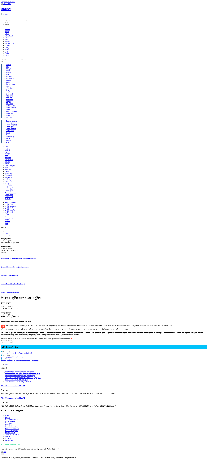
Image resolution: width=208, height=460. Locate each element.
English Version (11, 111)
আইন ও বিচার (9, 36)
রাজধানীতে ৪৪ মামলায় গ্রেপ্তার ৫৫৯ (9, 275)
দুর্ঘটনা (7, 38)
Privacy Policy (10, 433)
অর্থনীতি (8, 72)
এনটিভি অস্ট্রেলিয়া (11, 125)
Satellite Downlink (11, 427)
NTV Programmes (11, 419)
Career (7, 417)
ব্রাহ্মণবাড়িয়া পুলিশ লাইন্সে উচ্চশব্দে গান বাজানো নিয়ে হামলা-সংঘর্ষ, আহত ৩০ (18, 258)
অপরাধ (7, 34)
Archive (8, 438)
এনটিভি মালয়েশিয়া (11, 108)
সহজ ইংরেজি (9, 92)
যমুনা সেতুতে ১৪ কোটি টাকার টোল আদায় (12, 357)
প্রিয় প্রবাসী (9, 94)
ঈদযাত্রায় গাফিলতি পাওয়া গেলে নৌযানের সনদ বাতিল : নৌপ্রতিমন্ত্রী (19, 361)
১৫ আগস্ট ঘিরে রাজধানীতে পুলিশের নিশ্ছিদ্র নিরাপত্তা (13, 284)
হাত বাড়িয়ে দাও (9, 43)
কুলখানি (7, 49)
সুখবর (6, 39)
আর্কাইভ (8, 140)
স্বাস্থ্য (8, 82)
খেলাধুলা (8, 69)
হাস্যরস (8, 102)
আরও (6, 364)
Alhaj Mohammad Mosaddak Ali (13, 386)
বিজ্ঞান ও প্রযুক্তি (11, 84)
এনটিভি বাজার (10, 113)
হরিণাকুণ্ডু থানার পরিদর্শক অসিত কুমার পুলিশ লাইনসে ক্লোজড (15, 267)
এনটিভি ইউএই (10, 109)
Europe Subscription (12, 429)
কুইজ (7, 142)
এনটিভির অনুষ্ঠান (10, 137)
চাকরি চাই (9, 98)
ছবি (7, 135)
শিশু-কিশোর (9, 104)
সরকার (7, 32)
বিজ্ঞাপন (8, 138)
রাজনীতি (7, 30)
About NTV (9, 415)
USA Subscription (11, 431)
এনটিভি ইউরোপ (10, 106)
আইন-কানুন (9, 96)
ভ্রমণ (7, 86)
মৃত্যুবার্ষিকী (8, 45)
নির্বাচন (8, 90)
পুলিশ (10, 342)
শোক (6, 47)
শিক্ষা (7, 74)
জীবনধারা (8, 80)
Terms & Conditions (12, 435)
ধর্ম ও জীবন (9, 88)
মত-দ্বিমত (9, 76)
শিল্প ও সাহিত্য (10, 78)
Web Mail (8, 423)
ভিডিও (8, 133)
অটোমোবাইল (9, 100)
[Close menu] (2, 61)
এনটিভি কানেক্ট (10, 115)
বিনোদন (8, 71)
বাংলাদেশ (6, 9)
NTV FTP (8, 425)
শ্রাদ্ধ (7, 55)
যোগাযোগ (9, 117)
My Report (9, 440)
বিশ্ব (7, 67)
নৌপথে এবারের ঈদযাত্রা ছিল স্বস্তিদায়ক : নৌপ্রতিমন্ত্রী (16, 353)
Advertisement (10, 421)
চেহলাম (7, 51)
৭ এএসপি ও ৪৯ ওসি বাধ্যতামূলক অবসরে (10, 292)
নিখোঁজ (7, 53)
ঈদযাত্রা (4, 342)
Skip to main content (8, 2)
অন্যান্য (7, 41)
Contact (8, 436)
